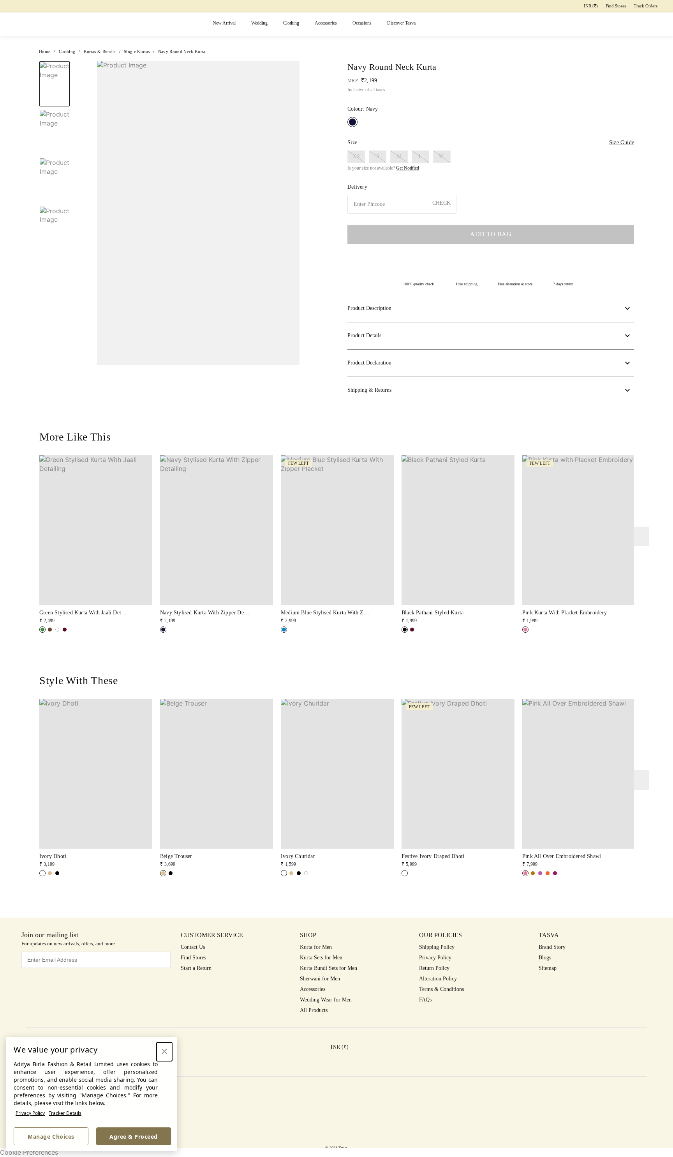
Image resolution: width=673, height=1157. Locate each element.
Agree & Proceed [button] (133, 1136)
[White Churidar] (306, 873)
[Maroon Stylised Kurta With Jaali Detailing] (65, 629)
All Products (314, 1010)
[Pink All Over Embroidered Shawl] (525, 873)
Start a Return (196, 968)
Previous (54, 61)
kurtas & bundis (100, 51)
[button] (564, 24)
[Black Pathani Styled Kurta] (405, 629)
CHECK (441, 203)
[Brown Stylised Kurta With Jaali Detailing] (50, 629)
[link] (95, 539)
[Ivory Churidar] (284, 873)
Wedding (259, 23)
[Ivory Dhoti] (42, 873)
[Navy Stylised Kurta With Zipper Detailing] (163, 629)
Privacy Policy (30, 1113)
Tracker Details (65, 1113)
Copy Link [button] (603, 82)
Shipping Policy (437, 947)
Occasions (362, 23)
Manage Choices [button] (51, 1136)
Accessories (326, 23)
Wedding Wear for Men (326, 1000)
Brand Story (552, 947)
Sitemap (548, 968)
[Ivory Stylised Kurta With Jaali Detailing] (57, 629)
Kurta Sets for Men (321, 958)
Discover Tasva (401, 23)
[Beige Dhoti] (50, 873)
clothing (67, 51)
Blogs (545, 958)
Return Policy (434, 968)
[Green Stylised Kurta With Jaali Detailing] (42, 629)
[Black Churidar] (299, 873)
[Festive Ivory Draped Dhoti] (405, 873)
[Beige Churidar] (291, 873)
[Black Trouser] (170, 873)
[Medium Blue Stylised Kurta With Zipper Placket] (284, 629)
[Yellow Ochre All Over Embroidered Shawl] (533, 873)
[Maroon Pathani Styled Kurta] (412, 629)
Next (305, 213)
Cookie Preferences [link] (29, 1152)
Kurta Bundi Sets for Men (328, 968)
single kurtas (137, 51)
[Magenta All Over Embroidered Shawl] (555, 873)
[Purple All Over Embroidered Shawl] (540, 873)
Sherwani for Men (320, 979)
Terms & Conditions (441, 989)
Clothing (291, 23)
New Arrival (224, 23)
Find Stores (616, 6)
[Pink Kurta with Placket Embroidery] (525, 629)
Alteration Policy (438, 979)
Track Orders (645, 6)
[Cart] (624, 24)
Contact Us (193, 947)
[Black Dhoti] (57, 873)
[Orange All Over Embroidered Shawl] (547, 873)
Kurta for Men (316, 947)
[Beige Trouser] (163, 873)
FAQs (425, 1000)
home (44, 51)
